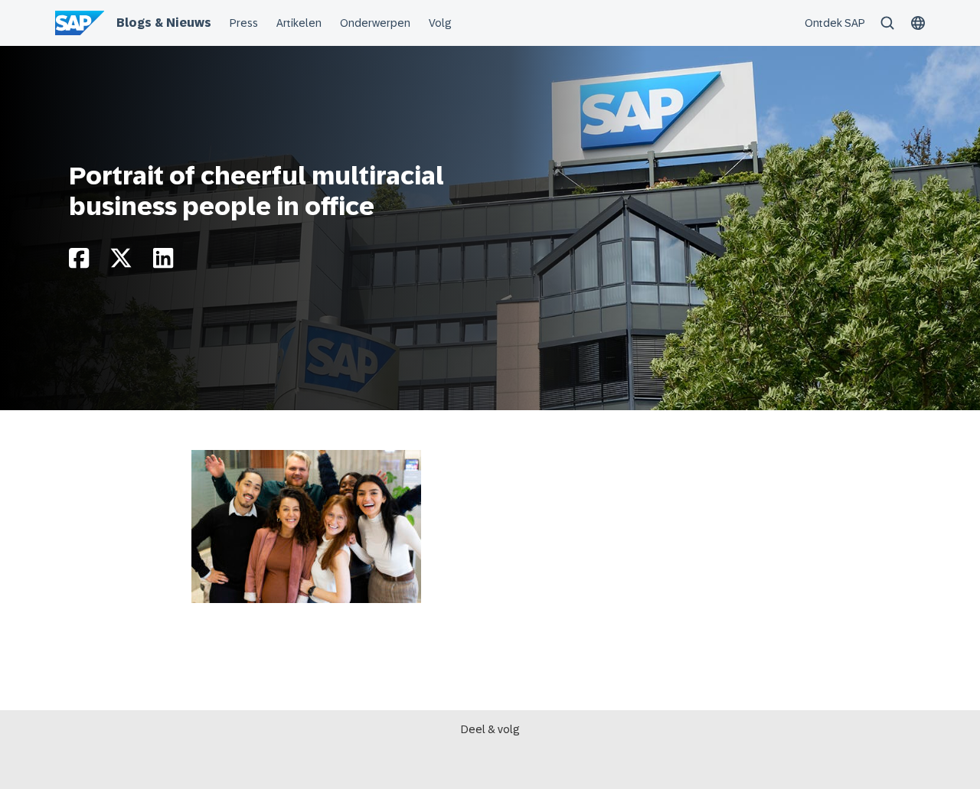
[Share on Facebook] (79, 262)
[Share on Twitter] (120, 262)
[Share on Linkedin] (163, 262)
